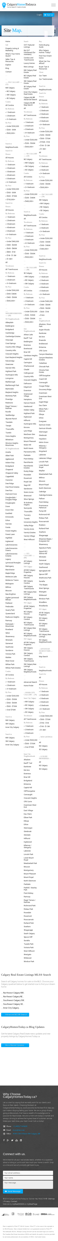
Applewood (9, 459)
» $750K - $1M (44, 142)
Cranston (9, 480)
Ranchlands (28, 462)
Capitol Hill (28, 359)
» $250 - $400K (29, 198)
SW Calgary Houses (28, 649)
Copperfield (9, 477)
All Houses (9, 158)
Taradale (8, 422)
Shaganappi (28, 930)
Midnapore (9, 584)
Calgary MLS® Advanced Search (30, 99)
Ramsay (8, 621)
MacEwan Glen (29, 434)
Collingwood (28, 373)
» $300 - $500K (29, 254)
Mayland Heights (11, 392)
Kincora (27, 427)
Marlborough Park (12, 385)
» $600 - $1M (44, 312)
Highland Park (10, 371)
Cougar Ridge (44, 386)
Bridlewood (43, 344)
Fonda (7, 527)
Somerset (9, 643)
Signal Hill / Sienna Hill (43, 552)
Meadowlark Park (30, 863)
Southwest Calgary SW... (14, 1000)
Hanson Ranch (29, 403)
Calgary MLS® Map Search (29, 104)
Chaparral (9, 470)
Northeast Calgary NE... (13, 996)
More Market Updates (14, 1045)
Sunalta (27, 941)
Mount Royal (29, 877)
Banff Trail (28, 338)
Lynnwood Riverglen (13, 563)
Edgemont (28, 387)
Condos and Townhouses (29, 59)
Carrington (28, 363)
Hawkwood (28, 406)
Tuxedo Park (28, 944)
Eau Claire (28, 814)
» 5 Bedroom (10, 179)
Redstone (9, 403)
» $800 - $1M (10, 252)
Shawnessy (9, 636)
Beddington (9, 326)
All (6, 262)
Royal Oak (28, 482)
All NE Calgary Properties (29, 607)
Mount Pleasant (30, 441)
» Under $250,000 (12, 126)
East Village (28, 811)
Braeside (42, 340)
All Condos (9, 105)
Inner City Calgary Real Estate (30, 93)
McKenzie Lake (11, 577)
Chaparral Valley (11, 473)
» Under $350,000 (12, 189)
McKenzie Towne (11, 580)
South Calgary (29, 934)
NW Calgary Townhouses (29, 588)
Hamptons (28, 399)
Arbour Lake (28, 335)
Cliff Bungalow (29, 791)
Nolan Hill (27, 445)
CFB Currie (28, 802)
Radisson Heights (12, 617)
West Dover (9, 661)
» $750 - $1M (44, 723)
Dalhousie (28, 384)
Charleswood (29, 366)
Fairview (8, 524)
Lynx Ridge (28, 431)
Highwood (28, 417)
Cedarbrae (43, 363)
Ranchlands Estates (28, 467)
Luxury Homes (29, 63)
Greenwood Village (28, 395)
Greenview (9, 364)
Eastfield (8, 513)
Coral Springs (10, 343)
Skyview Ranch (11, 419)
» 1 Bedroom (10, 112)
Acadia (8, 452)
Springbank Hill (44, 571)
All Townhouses (11, 269)
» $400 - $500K (11, 297)
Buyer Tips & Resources (44, 68)
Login (39, 15)
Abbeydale (9, 322)
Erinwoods (9, 517)
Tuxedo (8, 433)
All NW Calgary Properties (29, 571)
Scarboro (27, 927)
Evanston (27, 391)
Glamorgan (28, 828)
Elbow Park (28, 817)
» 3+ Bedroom (10, 119)
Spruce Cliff (28, 937)
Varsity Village (29, 536)
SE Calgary (28, 273)
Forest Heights (11, 531)
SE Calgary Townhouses (44, 630)
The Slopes (43, 585)
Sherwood (27, 496)
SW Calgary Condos (28, 654)
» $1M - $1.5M (10, 255)
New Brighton (10, 594)
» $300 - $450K (44, 245)
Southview (9, 647)
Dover (7, 506)
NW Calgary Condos (28, 582)
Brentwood (28, 349)
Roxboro (42, 525)
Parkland (8, 603)
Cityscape (9, 340)
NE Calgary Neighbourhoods (30, 635)
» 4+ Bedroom (29, 133)
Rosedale (27, 475)
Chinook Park (44, 367)
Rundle (8, 412)
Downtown (43, 393)
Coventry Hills (10, 350)
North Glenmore (30, 881)
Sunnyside (28, 508)
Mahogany (9, 566)
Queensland (10, 614)
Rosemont (28, 478)
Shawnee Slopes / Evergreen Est (46, 540)
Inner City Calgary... (11, 1008)
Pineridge (9, 399)
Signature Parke (45, 548)
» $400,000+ (29, 201)
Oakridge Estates (45, 495)
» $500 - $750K (11, 196)
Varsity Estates (30, 533)
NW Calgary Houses (28, 577)
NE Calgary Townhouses (29, 624)
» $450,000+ (44, 249)
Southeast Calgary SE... (13, 1004)
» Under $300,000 (12, 290)
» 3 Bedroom (10, 172)
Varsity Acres (29, 529)
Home (7, 41)
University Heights (31, 522)
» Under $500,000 (30, 740)
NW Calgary (9, 88)
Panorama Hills (30, 452)
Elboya (26, 821)
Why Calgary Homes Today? (45, 51)
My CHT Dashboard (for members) (29, 52)
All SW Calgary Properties (29, 644)
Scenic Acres (29, 492)
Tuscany (27, 515)
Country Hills (29, 377)
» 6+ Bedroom (10, 182)
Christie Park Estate (44, 371)
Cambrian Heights (31, 356)
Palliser (42, 499)
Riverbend (9, 629)
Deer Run (8, 491)
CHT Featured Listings (29, 46)
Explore (8, 65)
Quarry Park (9, 610)
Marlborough (10, 382)
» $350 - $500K (11, 703)
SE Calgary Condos (43, 625)
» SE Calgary (10, 98)
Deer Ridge (9, 484)
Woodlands (43, 606)
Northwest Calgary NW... (14, 993)
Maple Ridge (10, 573)
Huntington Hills (11, 375)
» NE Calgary (10, 91)
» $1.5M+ (9, 259)
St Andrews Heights (28, 504)
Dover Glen (9, 510)
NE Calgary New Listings (30, 629)
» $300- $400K (10, 294)
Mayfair (42, 471)
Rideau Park (28, 909)
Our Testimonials (46, 79)
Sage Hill (27, 485)
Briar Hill (27, 352)
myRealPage (32, 1204)
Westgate (27, 955)
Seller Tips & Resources (10, 60)
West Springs (44, 588)
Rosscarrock (29, 920)
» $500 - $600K (44, 308)
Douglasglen (10, 503)
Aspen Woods (44, 330)
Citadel (26, 370)
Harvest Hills (10, 368)
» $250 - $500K (29, 143)
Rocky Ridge (28, 471)
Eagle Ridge (43, 402)
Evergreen (42, 421)
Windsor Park (29, 961)
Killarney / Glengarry (27, 846)
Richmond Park (29, 906)
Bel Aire (27, 770)
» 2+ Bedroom (29, 187)
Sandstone (28, 489)
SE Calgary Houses (43, 619)
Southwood (43, 567)
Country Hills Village (13, 347)
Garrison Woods (45, 428)
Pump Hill (42, 511)
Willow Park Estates (13, 668)
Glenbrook (27, 831)
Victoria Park (10, 654)
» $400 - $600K (11, 245)
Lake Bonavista (11, 545)
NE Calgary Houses (28, 613)
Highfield (8, 538)
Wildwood (27, 958)
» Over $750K (10, 710)
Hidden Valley (29, 410)
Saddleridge (9, 415)
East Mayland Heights (13, 357)
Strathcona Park (45, 578)
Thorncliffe (9, 429)
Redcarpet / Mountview (9, 625)
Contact (8, 72)
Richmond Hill (44, 515)
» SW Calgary (10, 95)
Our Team (43, 76)
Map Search (43, 657)
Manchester (9, 570)
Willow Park (9, 664)
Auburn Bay (9, 463)
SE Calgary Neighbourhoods (45, 641)
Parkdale (27, 455)
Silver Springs (29, 499)
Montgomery (29, 438)
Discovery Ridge (45, 390)
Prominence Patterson (43, 507)
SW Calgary (9, 724)
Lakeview (27, 851)
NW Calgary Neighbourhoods (30, 598)
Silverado (9, 640)
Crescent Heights (12, 354)
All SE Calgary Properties (44, 614)
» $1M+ (42, 315)
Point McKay (28, 459)
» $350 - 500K (10, 193)
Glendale (27, 835)
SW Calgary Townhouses (29, 660)
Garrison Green (44, 425)
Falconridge (9, 361)
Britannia (27, 784)
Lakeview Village (45, 458)
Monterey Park (10, 396)
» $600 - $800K (11, 248)
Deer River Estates (12, 487)
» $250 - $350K (11, 699)
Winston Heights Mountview (11, 444)
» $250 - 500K (10, 130)
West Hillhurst (29, 540)
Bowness (27, 345)
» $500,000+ (10, 133)
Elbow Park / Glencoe (43, 410)
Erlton (7, 520)
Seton (7, 633)
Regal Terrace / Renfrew (11, 407)
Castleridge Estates (13, 336)
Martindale (9, 389)
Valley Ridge (28, 526)
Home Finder (28, 686)
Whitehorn (9, 440)
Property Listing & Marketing (12, 49)
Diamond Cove (11, 494)
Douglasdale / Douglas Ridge (11, 499)
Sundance (9, 650)
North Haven (28, 448)
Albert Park (9, 456)
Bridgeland (9, 329)
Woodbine (43, 602)
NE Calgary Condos (28, 618)
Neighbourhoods (11, 147)
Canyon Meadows (46, 354)
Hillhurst (27, 420)
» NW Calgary (29, 163)
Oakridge (42, 492)
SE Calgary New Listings (45, 636)
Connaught (28, 795)
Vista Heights (10, 436)
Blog (7, 68)
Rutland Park (29, 923)
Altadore (27, 760)
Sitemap (51, 1199)
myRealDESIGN (18, 1204)
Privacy (7, 1201)
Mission (8, 591)
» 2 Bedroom (10, 116)
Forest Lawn (10, 534)
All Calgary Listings (28, 562)
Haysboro (42, 439)
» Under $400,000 (12, 241)
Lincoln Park (28, 854)
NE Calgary (28, 159)
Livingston (9, 378)
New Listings (29, 67)
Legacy (8, 559)
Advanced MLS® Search (16, 1014)
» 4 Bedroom (10, 175)
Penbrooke (9, 607)
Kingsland (43, 451)
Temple (8, 426)
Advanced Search (30, 682)
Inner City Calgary (12, 727)
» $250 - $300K (44, 242)
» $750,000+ (10, 200)
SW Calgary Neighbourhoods (30, 671)
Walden (8, 657)
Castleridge (9, 333)
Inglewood (9, 541)
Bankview (27, 767)
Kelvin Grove (43, 442)
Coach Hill (43, 379)
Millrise (8, 587)
